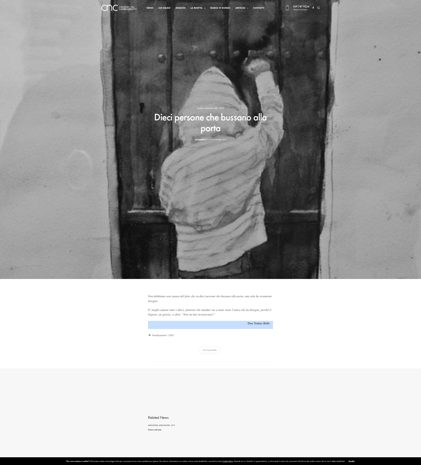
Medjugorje (153, 425)
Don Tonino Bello (210, 350)
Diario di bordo (220, 8)
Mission (180, 8)
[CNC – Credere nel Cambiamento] (119, 8)
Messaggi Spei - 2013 (214, 108)
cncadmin (200, 139)
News (150, 8)
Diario (200, 108)
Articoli (240, 8)
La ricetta (196, 8)
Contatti (258, 8)
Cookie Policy (228, 461)
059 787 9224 (301, 6)
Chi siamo (164, 8)
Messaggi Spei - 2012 (167, 425)
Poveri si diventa (154, 429)
